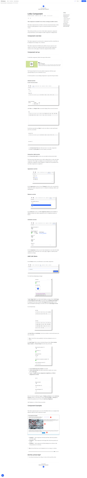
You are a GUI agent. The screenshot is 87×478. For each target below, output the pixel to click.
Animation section (66, 22)
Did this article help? (66, 26)
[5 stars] (50, 15)
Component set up (66, 16)
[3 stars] (49, 15)
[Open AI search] (75, 1)
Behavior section (66, 21)
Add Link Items (65, 23)
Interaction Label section (67, 18)
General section (66, 17)
